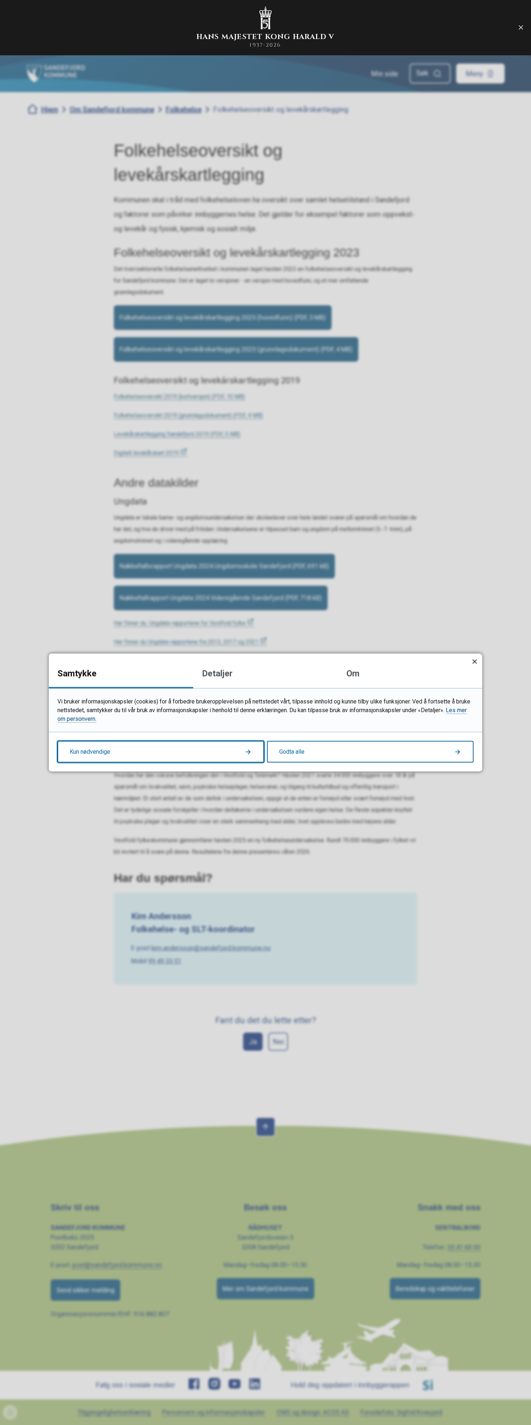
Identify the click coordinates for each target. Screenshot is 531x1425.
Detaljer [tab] (217, 673)
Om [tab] (352, 673)
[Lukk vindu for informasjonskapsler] (474, 661)
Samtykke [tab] (76, 673)
